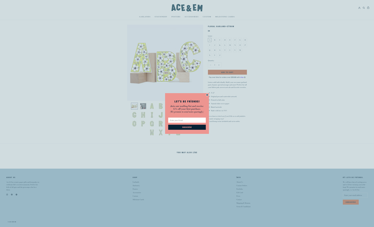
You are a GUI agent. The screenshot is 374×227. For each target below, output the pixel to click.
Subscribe (187, 127)
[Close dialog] (207, 95)
